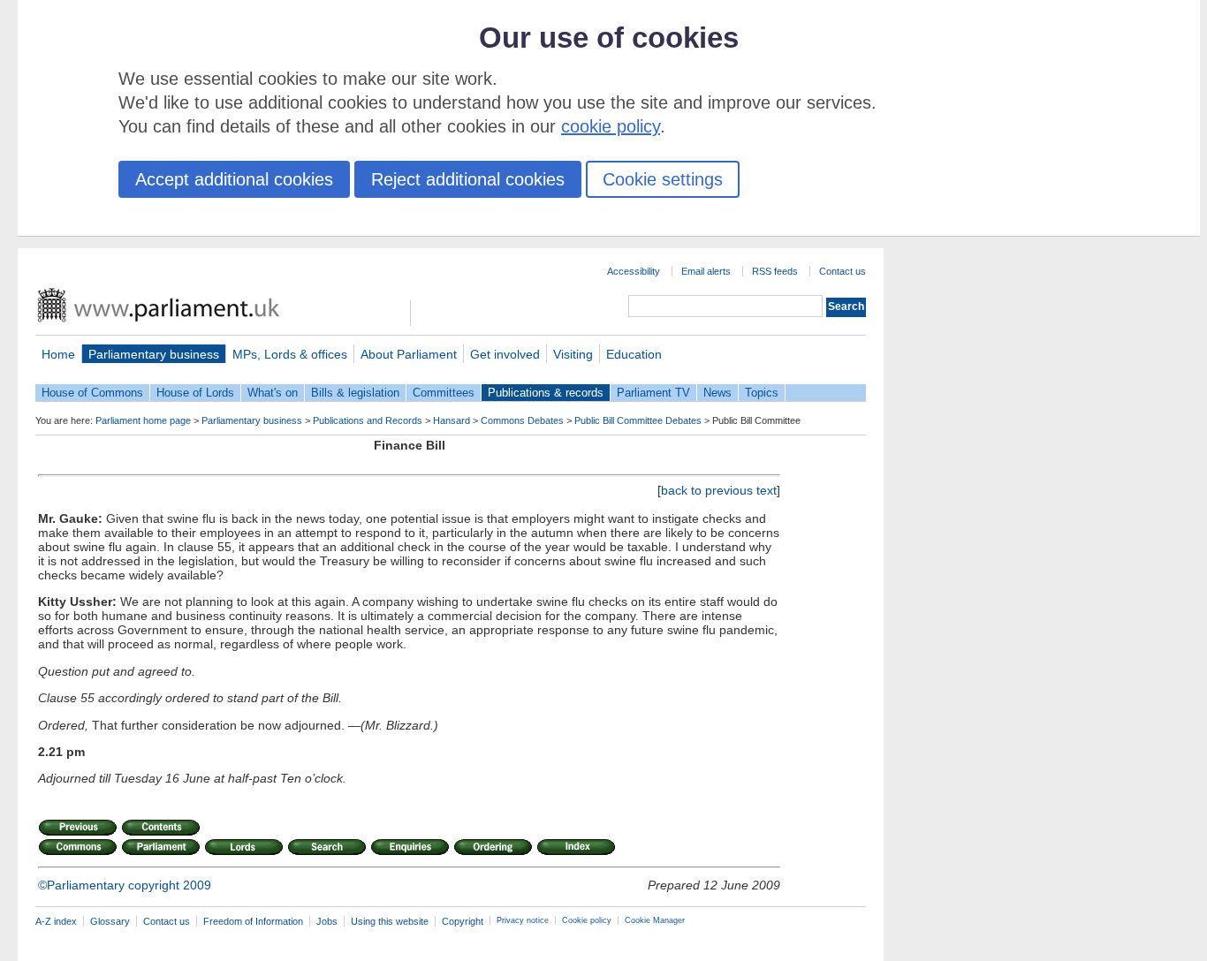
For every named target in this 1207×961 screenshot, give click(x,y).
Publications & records (546, 392)
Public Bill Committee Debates (638, 420)
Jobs (327, 921)
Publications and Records (367, 420)
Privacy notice (523, 920)
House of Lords (195, 392)
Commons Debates (522, 420)
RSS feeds (775, 271)
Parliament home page (143, 420)
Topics (761, 392)
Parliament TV (653, 392)
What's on (272, 392)
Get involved (505, 354)
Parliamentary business (153, 354)
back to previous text (719, 490)
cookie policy (610, 126)
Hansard (451, 420)
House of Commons (92, 392)
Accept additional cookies (234, 179)
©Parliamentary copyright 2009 (124, 885)
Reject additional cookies (468, 179)
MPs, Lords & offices (289, 354)
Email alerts (706, 271)
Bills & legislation (355, 392)
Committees (443, 392)
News (717, 392)
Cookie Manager (655, 920)
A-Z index (56, 921)
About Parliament (409, 354)
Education (634, 354)
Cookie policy (586, 920)
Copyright (462, 921)
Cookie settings (663, 179)
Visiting (573, 354)
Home (58, 354)
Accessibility (633, 271)
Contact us (842, 271)
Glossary (110, 921)
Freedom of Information (253, 921)
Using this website (390, 921)
